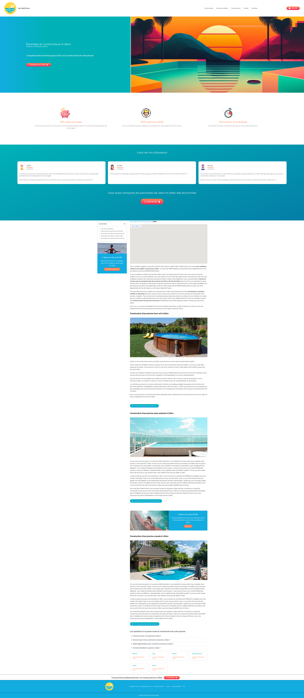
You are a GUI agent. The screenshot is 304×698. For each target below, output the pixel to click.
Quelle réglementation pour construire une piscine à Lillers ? (153, 644)
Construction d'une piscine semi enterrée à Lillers (113, 233)
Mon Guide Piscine (24, 8)
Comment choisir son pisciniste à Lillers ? (147, 636)
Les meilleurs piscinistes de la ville (138, 657)
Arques (134, 665)
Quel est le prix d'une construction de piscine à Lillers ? (151, 640)
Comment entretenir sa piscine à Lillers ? (146, 648)
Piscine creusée (209, 8)
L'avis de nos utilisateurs (107, 228)
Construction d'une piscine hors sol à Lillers (112, 231)
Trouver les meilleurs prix (112, 269)
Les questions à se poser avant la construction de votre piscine (113, 238)
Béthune (134, 653)
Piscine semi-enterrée (222, 8)
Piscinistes (254, 8)
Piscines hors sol (236, 8)
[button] (124, 224)
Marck (154, 665)
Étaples (174, 653)
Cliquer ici (188, 526)
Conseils (246, 8)
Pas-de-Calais (147, 221)
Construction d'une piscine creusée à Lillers (112, 236)
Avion (154, 653)
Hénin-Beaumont (197, 653)
